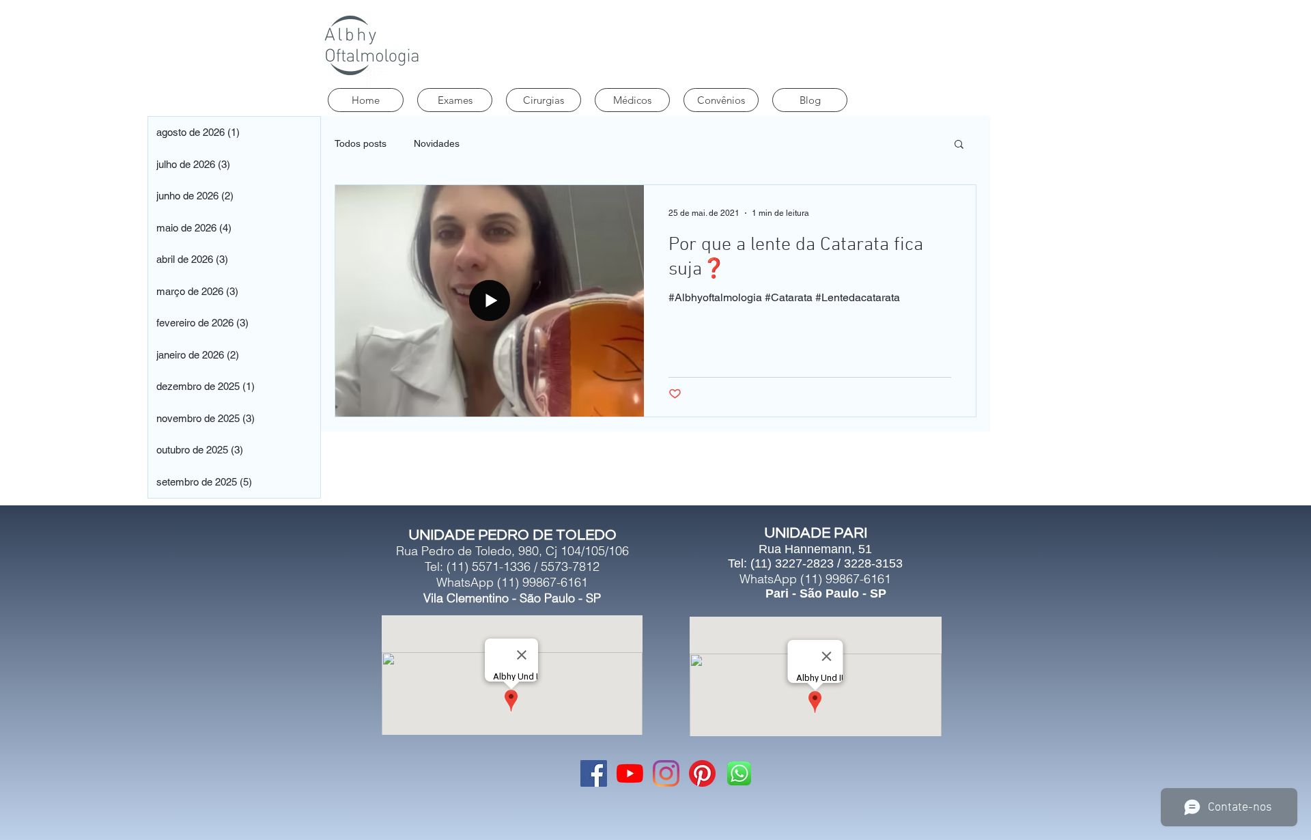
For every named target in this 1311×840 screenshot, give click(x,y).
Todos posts (360, 143)
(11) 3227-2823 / (797, 563)
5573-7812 (570, 566)
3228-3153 (873, 563)
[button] (959, 145)
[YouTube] (630, 773)
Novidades (437, 143)
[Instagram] (666, 773)
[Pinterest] (702, 773)
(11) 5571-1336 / (494, 566)
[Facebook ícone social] (593, 773)
